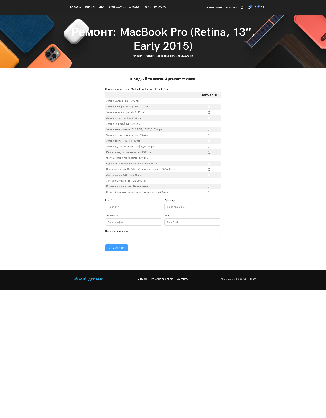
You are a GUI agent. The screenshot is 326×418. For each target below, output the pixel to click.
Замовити (116, 248)
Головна (137, 56)
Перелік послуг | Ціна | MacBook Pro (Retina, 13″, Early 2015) (137, 89)
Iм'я (107, 200)
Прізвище (169, 200)
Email (167, 215)
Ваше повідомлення (116, 231)
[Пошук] (242, 7)
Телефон (110, 215)
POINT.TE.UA (250, 279)
